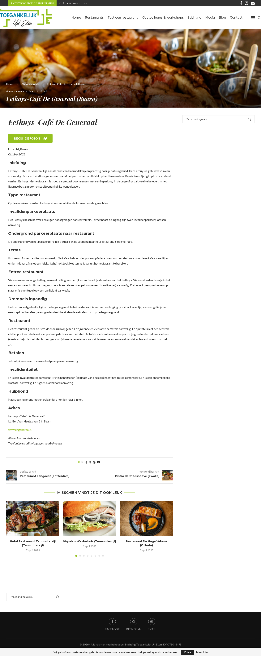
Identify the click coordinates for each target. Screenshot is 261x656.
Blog (222, 17)
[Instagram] (246, 3)
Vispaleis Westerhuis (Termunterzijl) (89, 541)
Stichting (194, 17)
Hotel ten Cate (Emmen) (82, 3)
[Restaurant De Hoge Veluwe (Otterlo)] (146, 518)
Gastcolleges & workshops (163, 17)
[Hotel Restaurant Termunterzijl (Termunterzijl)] (32, 518)
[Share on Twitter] (90, 462)
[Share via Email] (98, 462)
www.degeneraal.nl (20, 429)
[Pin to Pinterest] (94, 462)
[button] (60, 3)
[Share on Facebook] (86, 462)
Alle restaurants (30, 84)
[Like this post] (82, 462)
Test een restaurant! (123, 17)
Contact (236, 17)
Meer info (202, 652)
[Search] (259, 17)
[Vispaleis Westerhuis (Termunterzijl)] (89, 518)
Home (76, 17)
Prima (187, 652)
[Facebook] (241, 3)
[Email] (253, 3)
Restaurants (94, 17)
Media (210, 17)
